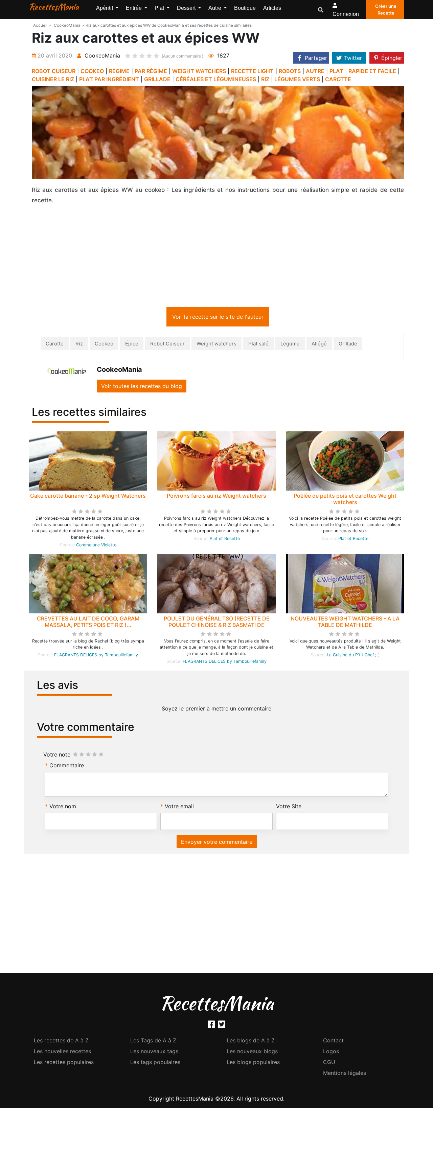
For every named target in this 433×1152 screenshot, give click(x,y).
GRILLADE (157, 79)
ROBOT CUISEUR (53, 71)
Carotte (55, 343)
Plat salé (258, 343)
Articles (272, 8)
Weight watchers (216, 343)
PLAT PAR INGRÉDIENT (109, 79)
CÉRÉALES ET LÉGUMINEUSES (216, 79)
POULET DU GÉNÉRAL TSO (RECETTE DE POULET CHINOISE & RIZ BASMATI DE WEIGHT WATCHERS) (217, 625)
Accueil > (42, 25)
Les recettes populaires (64, 1062)
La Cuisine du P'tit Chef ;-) (353, 654)
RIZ (265, 79)
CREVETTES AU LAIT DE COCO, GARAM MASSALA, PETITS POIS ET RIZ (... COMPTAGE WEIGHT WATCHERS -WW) (88, 625)
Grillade (348, 343)
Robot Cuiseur (167, 343)
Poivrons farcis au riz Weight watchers (216, 495)
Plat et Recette (225, 538)
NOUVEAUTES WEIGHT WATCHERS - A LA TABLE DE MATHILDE (345, 621)
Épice (131, 343)
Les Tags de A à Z (153, 1040)
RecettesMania (54, 7)
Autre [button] (215, 8)
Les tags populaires (155, 1062)
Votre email (179, 806)
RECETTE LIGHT (252, 71)
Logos (331, 1051)
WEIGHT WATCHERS (199, 71)
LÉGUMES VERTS (297, 79)
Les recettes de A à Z (61, 1040)
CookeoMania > (69, 25)
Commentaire (66, 765)
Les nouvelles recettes (62, 1051)
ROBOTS (290, 71)
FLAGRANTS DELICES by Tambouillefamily (96, 654)
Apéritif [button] (105, 8)
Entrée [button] (134, 8)
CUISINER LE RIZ (53, 79)
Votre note (56, 754)
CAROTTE (338, 79)
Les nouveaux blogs (252, 1051)
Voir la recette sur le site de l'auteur (218, 316)
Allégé (319, 343)
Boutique (245, 8)
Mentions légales (344, 1072)
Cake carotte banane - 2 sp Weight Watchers (88, 495)
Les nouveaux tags (154, 1051)
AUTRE (315, 71)
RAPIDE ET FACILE (372, 71)
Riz (79, 343)
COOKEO (92, 71)
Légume (290, 343)
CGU (329, 1062)
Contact (333, 1040)
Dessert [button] (187, 8)
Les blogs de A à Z (251, 1040)
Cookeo (104, 343)
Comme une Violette (96, 544)
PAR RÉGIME (151, 71)
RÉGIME (119, 71)
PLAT (336, 71)
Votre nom (62, 806)
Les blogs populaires (253, 1062)
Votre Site (288, 806)
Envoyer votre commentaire (216, 841)
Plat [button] (160, 8)
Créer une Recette (385, 9)
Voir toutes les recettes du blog (141, 386)
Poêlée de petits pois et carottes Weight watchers (345, 498)
